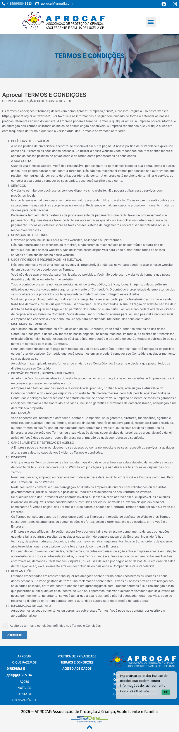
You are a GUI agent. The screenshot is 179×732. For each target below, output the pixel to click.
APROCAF (24, 656)
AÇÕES (24, 682)
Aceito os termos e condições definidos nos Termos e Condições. (56, 625)
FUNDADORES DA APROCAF (19, 675)
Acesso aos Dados (76, 668)
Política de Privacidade (77, 656)
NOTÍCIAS (24, 688)
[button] (151, 22)
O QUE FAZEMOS (24, 662)
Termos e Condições (77, 662)
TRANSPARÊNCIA (24, 700)
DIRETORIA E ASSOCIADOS (16, 669)
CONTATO (24, 694)
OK (166, 692)
